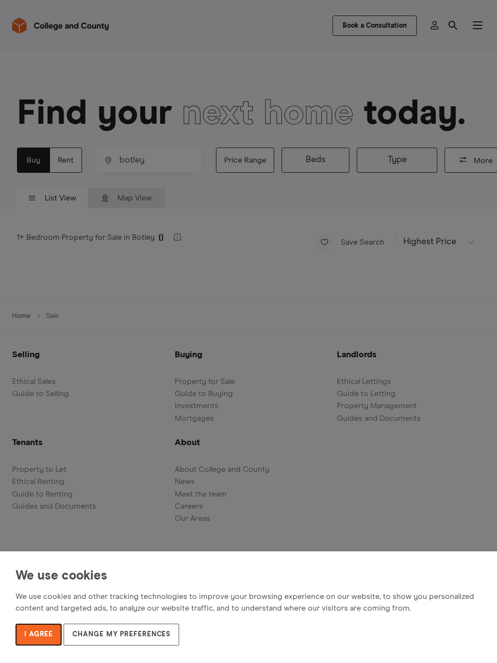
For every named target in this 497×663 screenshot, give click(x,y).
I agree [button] (38, 634)
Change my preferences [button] (121, 634)
